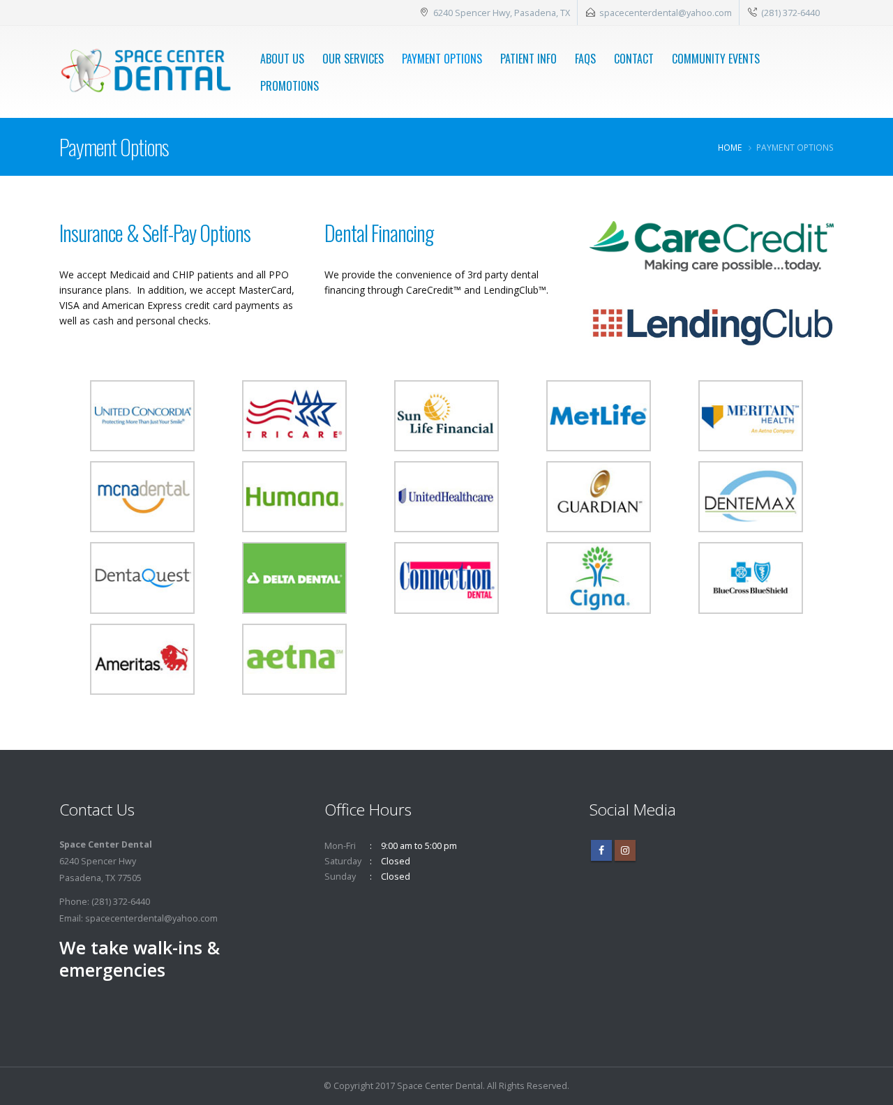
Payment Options (442, 58)
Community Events (716, 58)
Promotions (289, 85)
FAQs (585, 58)
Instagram (625, 850)
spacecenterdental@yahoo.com (665, 12)
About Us (282, 58)
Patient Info (528, 58)
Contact (634, 58)
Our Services (353, 58)
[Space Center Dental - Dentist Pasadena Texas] (145, 71)
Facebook (601, 850)
